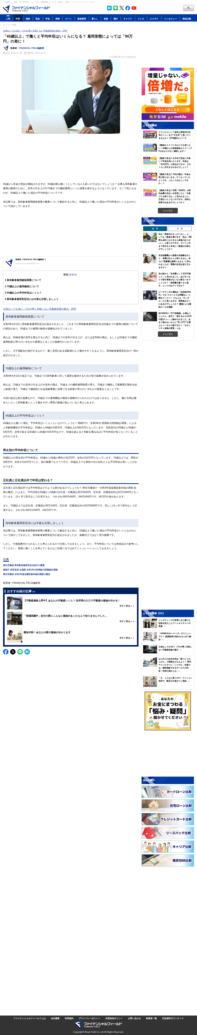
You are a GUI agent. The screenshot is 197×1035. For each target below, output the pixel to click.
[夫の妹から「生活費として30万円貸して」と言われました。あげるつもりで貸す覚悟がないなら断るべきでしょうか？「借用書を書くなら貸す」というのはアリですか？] (150, 277)
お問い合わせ (134, 1018)
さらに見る (168, 210)
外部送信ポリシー (114, 1018)
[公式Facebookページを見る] (128, 8)
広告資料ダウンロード (173, 1018)
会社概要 (55, 1018)
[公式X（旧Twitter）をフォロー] (122, 8)
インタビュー (170, 19)
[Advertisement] (71, 157)
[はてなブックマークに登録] (27, 651)
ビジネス (154, 19)
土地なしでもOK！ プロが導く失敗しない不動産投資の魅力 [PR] (35, 31)
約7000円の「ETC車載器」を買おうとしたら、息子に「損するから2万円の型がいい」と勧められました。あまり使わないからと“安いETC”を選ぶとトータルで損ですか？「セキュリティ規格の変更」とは (175, 320)
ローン (68, 19)
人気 (8, 19)
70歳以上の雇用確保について (22, 286)
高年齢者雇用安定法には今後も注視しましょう (31, 299)
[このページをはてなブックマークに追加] (109, 8)
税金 (38, 19)
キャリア (127, 19)
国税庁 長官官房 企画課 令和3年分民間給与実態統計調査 (30, 570)
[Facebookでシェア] (5, 651)
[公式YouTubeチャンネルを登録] (134, 8)
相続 (28, 19)
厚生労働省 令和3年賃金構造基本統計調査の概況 (26, 574)
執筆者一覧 (151, 1018)
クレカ (141, 19)
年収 (18, 19)
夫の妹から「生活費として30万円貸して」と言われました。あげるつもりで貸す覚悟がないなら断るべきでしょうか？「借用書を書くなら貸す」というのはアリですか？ (175, 279)
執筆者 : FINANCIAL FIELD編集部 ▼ (31, 259)
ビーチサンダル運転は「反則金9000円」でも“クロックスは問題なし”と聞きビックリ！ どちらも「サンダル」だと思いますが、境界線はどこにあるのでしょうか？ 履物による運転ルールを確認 (175, 299)
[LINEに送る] (20, 651)
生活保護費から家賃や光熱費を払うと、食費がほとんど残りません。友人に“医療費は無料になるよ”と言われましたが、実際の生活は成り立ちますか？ (175, 261)
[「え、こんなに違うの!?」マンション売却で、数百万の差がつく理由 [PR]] (168, 686)
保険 (57, 19)
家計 (116, 19)
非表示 (73, 274)
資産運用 (81, 19)
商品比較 (187, 19)
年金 (48, 19)
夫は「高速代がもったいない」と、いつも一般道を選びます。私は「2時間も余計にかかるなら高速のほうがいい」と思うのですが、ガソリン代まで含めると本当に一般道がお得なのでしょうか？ (175, 241)
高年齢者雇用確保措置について (23, 280)
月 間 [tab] (180, 228)
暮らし (95, 19)
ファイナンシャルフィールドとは (29, 1018)
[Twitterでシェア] (13, 651)
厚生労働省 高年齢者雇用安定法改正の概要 (24, 565)
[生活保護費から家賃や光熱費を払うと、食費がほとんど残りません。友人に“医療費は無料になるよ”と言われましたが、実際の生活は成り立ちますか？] (150, 258)
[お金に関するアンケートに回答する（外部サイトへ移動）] (168, 711)
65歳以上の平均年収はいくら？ (23, 292)
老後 (106, 19)
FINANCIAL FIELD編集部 (31, 48)
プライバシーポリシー (89, 1018)
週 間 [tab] (155, 228)
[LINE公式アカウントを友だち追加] (116, 8)
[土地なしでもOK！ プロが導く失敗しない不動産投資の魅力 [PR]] (168, 653)
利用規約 (69, 1018)
